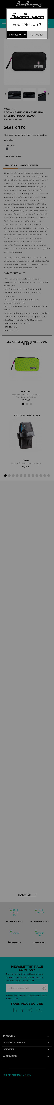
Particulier (36, 34)
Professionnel (17, 34)
